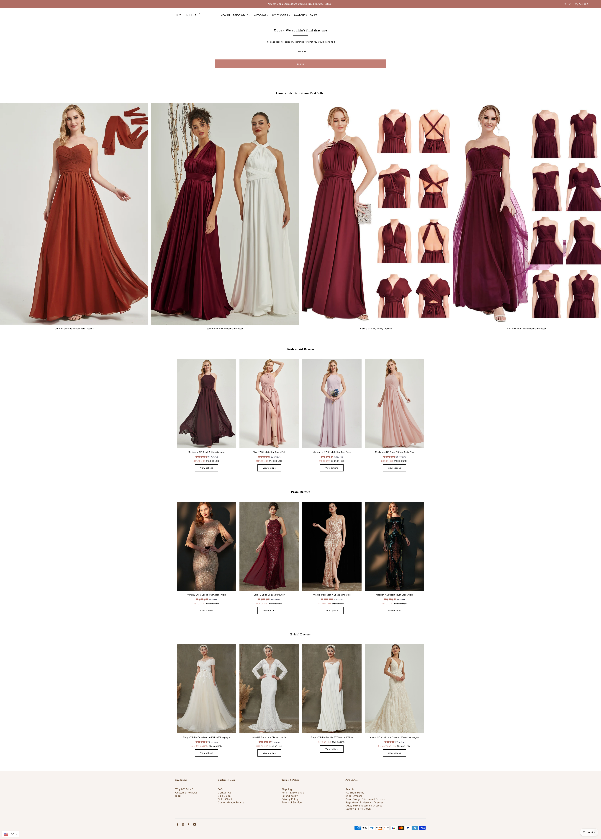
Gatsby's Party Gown (358, 808)
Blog (178, 795)
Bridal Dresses (300, 634)
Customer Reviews (186, 792)
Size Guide (224, 795)
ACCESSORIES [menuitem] (280, 15)
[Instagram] (183, 824)
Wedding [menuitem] (260, 15)
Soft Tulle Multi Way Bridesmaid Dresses (526, 328)
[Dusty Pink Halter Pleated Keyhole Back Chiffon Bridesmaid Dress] (394, 403)
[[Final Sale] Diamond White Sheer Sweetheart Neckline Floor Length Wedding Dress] (332, 688)
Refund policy (290, 795)
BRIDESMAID (240, 15)
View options (206, 468)
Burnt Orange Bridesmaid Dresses (365, 799)
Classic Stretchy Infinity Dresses (376, 328)
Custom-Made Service (231, 802)
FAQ (220, 789)
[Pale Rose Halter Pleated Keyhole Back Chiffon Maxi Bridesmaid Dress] (332, 403)
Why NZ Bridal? (184, 789)
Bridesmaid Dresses (300, 349)
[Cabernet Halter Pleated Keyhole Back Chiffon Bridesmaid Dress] (206, 403)
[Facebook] (177, 824)
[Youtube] (194, 824)
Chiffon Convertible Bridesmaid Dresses (74, 328)
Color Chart (225, 799)
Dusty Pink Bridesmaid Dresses (363, 805)
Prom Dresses (300, 492)
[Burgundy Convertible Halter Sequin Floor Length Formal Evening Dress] (269, 546)
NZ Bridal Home (354, 792)
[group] (206, 457)
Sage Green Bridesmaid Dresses (364, 802)
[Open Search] (565, 4)
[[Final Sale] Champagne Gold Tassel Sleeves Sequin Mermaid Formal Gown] (206, 546)
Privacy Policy (290, 799)
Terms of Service (292, 802)
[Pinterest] (189, 824)
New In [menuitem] (225, 15)
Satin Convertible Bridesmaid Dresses (225, 328)
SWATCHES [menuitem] (300, 15)
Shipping (287, 789)
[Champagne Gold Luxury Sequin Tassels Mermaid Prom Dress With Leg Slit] (332, 546)
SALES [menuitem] (313, 15)
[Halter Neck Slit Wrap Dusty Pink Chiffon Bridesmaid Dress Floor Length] (269, 403)
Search (349, 789)
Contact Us (224, 792)
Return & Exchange (293, 792)
